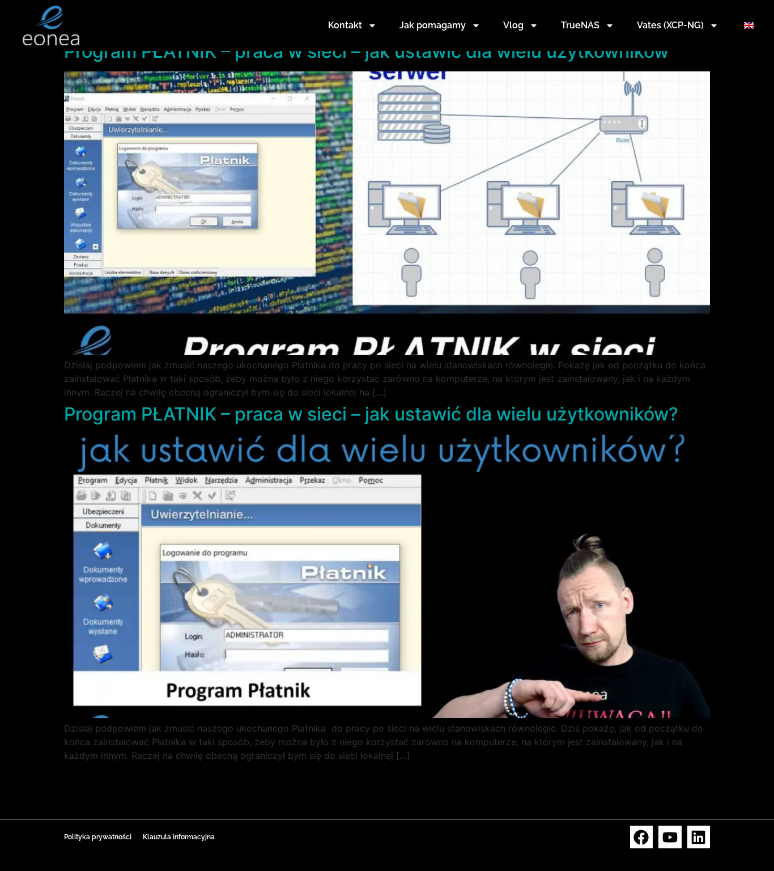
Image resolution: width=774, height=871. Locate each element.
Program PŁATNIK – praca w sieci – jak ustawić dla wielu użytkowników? (371, 414)
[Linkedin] (699, 837)
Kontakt (345, 25)
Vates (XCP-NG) (670, 25)
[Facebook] (641, 837)
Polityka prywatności (97, 837)
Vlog (513, 25)
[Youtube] (670, 837)
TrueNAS (580, 25)
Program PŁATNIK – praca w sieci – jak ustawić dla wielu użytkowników (366, 51)
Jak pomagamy (432, 25)
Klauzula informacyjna (179, 837)
